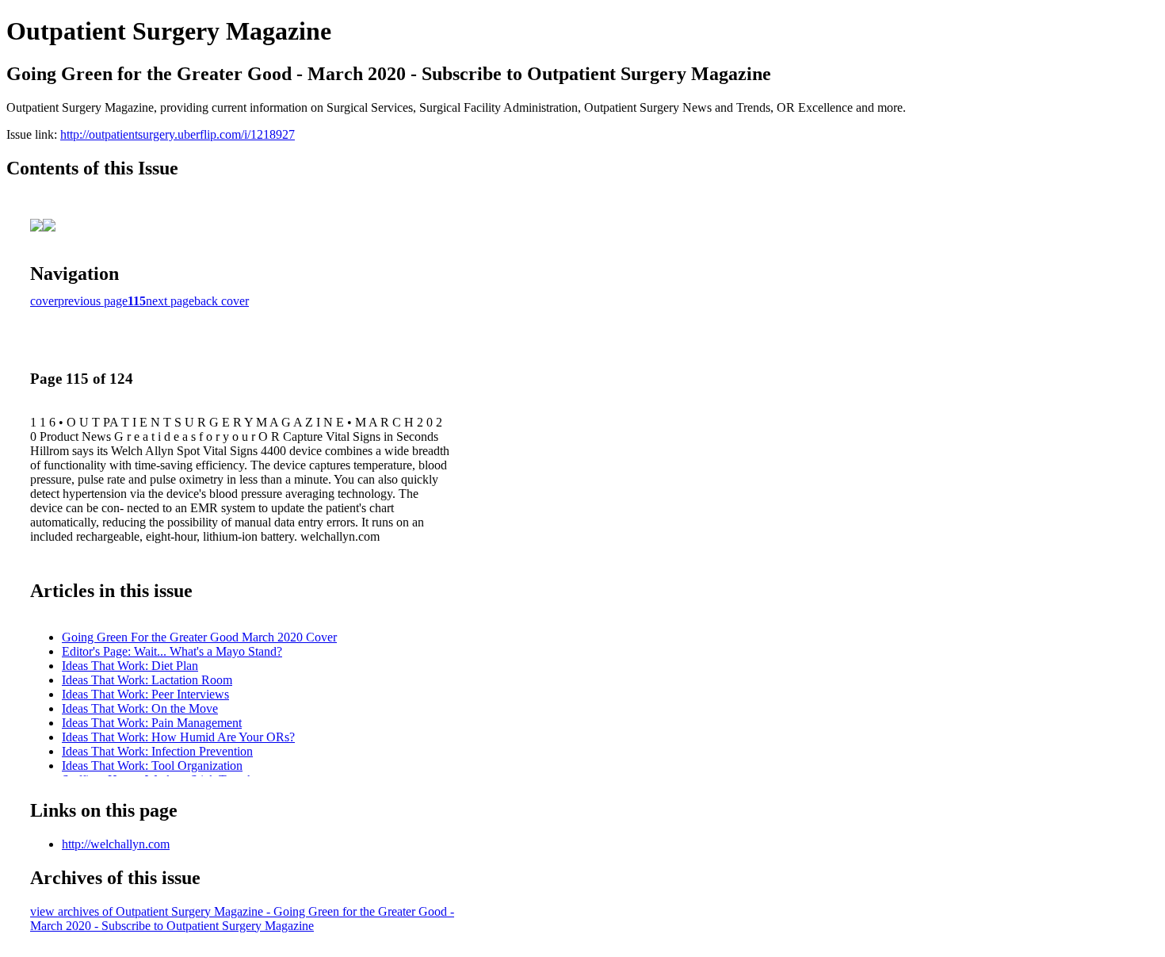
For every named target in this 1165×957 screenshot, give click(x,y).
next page (170, 301)
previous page (93, 301)
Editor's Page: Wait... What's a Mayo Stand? (172, 651)
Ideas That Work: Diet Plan (130, 665)
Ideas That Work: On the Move (140, 708)
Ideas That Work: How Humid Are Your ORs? (178, 737)
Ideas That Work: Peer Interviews (145, 694)
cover (44, 301)
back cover (221, 301)
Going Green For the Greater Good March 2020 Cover (199, 637)
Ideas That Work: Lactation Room (147, 680)
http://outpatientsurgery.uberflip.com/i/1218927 (177, 134)
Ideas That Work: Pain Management (152, 722)
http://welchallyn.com (116, 844)
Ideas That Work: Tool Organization (152, 765)
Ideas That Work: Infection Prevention (157, 751)
